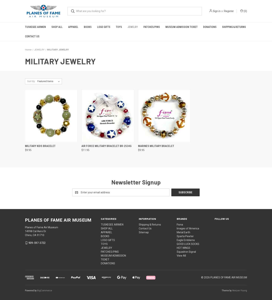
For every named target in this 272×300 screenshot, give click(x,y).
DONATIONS (209, 27)
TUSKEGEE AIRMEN (35, 27)
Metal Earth (183, 232)
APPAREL (73, 27)
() (245, 11)
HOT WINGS (183, 247)
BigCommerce (44, 290)
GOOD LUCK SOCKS (188, 244)
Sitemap (144, 232)
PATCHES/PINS (151, 27)
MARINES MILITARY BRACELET (156, 146)
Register (229, 11)
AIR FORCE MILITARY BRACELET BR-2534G (106, 146)
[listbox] (49, 81)
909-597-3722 (37, 243)
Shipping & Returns (234, 27)
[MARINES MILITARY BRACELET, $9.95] (164, 115)
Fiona (180, 224)
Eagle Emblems (186, 240)
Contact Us (32, 36)
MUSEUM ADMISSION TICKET (181, 27)
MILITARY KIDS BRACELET (40, 146)
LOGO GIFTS (103, 27)
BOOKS (88, 27)
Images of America (188, 228)
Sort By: (31, 81)
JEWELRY (132, 27)
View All (181, 255)
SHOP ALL (57, 27)
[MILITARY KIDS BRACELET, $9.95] (51, 115)
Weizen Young (239, 290)
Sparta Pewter (185, 236)
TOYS (119, 27)
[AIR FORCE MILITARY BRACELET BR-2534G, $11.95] (107, 115)
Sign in (217, 11)
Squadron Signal (186, 251)
